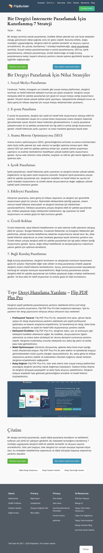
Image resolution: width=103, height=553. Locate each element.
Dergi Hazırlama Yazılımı (42, 292)
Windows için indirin (17, 67)
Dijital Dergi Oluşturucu (28, 470)
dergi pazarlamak (80, 46)
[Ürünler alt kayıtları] (54, 2)
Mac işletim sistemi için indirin (67, 67)
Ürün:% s (50, 3)
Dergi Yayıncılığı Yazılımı (74, 470)
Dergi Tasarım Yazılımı (51, 470)
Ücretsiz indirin (87, 8)
